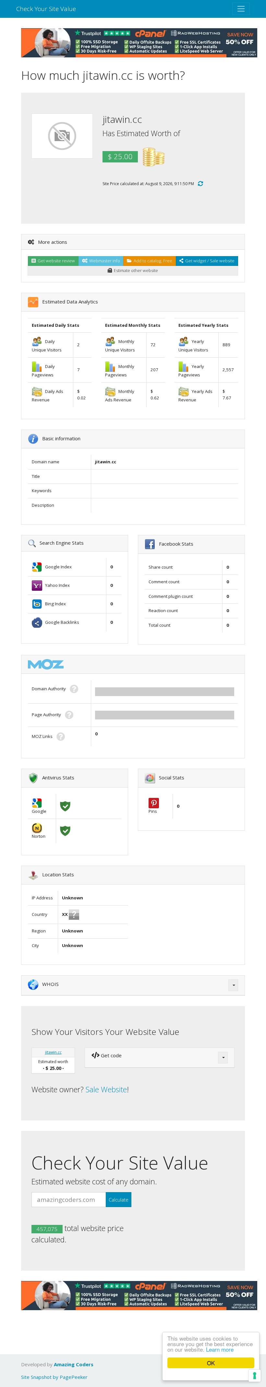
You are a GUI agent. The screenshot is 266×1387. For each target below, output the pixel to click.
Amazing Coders (73, 1364)
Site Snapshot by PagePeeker (54, 1377)
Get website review (55, 261)
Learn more (220, 1349)
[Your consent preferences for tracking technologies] (254, 1375)
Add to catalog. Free (152, 261)
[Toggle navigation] (241, 9)
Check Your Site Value (46, 9)
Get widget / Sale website (209, 261)
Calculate (118, 1199)
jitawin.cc (53, 1052)
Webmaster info (103, 261)
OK (211, 1363)
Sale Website (106, 1089)
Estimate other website (135, 270)
